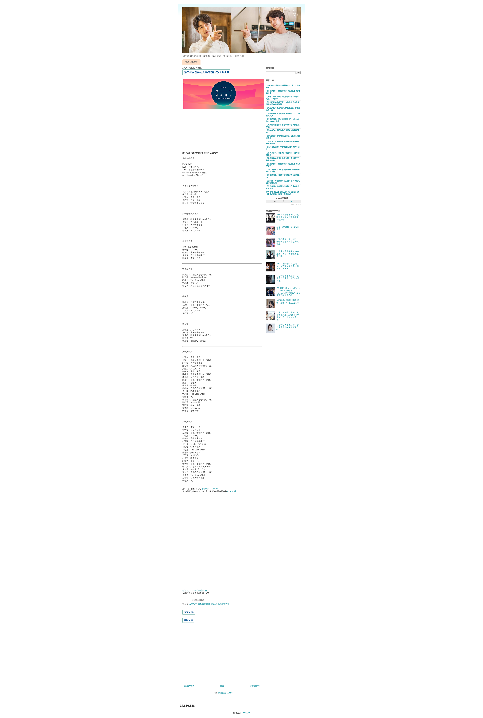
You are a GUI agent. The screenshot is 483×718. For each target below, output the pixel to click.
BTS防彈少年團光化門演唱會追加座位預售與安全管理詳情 (287, 217)
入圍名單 (193, 604)
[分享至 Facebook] (200, 600)
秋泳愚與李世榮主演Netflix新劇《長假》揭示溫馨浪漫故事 (288, 253)
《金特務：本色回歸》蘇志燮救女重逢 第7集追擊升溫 (288, 278)
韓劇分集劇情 (191, 62)
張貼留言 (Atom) (225, 693)
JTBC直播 (231, 491)
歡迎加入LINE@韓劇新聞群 (194, 590)
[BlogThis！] (196, 600)
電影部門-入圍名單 (209, 489)
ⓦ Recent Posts (296, 204)
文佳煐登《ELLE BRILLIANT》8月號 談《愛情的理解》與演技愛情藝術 (282, 193)
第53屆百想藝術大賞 (220, 604)
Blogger (246, 713)
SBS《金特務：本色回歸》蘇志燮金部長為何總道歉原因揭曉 (287, 266)
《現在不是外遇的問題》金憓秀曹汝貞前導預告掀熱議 (287, 241)
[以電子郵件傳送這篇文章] (193, 600)
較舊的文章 (255, 686)
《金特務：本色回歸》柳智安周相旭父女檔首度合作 (287, 327)
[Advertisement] (222, 131)
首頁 (222, 686)
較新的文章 (189, 686)
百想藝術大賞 (204, 604)
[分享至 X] (198, 600)
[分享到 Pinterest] (203, 600)
